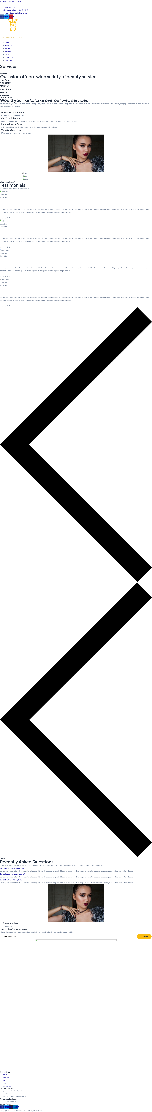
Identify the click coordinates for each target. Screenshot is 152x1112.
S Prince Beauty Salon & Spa (10, 1)
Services (8, 51)
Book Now (9, 60)
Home (7, 43)
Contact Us (9, 57)
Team (7, 54)
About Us (8, 45)
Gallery (7, 48)
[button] (76, 39)
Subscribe (144, 936)
